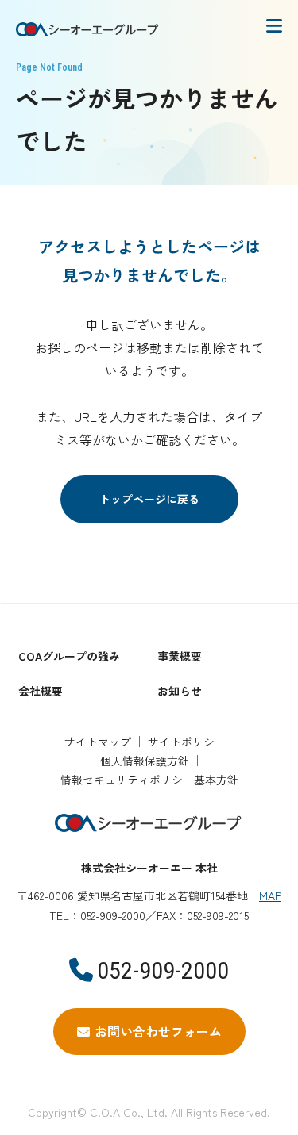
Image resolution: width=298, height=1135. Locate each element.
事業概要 (179, 655)
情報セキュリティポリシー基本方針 (149, 779)
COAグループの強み (69, 655)
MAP (270, 895)
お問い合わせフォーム (158, 1031)
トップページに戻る (149, 499)
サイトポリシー (187, 741)
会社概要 (40, 690)
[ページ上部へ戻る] (270, 599)
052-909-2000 (163, 970)
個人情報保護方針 (144, 760)
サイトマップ (97, 741)
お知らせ (179, 690)
